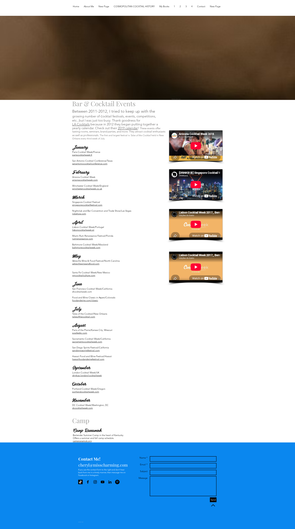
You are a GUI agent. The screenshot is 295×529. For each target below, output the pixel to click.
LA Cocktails (81, 124)
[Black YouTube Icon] (102, 482)
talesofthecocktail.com (83, 316)
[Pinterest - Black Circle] (117, 482)
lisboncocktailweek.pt (83, 230)
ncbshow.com (79, 213)
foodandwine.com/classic (85, 300)
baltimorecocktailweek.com (86, 247)
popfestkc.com (79, 332)
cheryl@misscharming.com (103, 465)
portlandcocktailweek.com (85, 391)
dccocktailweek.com (82, 408)
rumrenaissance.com (82, 238)
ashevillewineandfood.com (85, 263)
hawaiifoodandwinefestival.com (88, 359)
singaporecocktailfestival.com (87, 204)
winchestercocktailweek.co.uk (87, 188)
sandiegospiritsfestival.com (86, 350)
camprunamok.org (82, 441)
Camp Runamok (87, 430)
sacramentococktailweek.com (87, 341)
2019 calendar (128, 128)
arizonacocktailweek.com (85, 179)
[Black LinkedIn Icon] (110, 482)
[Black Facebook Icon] (88, 482)
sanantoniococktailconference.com (89, 163)
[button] (174, 6)
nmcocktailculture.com (83, 275)
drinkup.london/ (80, 375)
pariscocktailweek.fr (82, 154)
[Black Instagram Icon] (95, 482)
